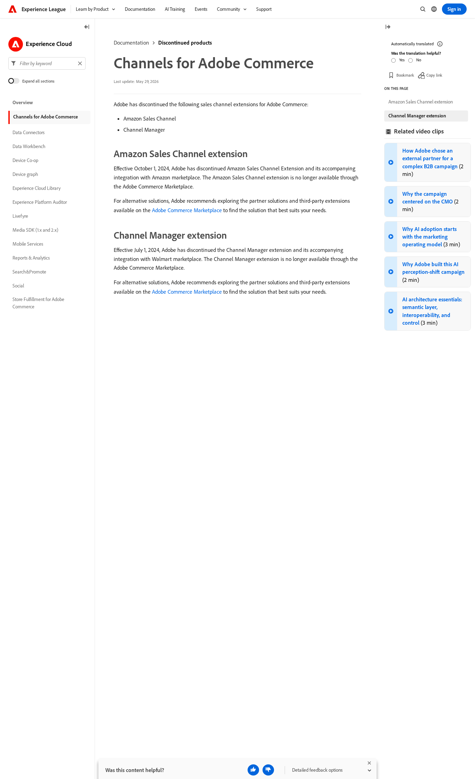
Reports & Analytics (31, 258)
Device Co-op (25, 160)
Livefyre (20, 216)
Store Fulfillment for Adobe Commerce (38, 303)
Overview (23, 102)
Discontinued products (185, 42)
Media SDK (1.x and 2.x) (35, 230)
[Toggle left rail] (87, 27)
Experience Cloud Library (37, 188)
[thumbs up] (253, 770)
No (418, 59)
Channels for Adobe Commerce (45, 117)
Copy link (434, 74)
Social (18, 286)
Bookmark (405, 74)
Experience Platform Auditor (40, 202)
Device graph (25, 174)
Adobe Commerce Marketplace (187, 210)
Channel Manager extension (417, 116)
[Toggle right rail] (387, 27)
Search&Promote (29, 272)
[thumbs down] (268, 770)
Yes (402, 59)
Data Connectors (29, 132)
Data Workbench (29, 146)
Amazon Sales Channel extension (420, 102)
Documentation (131, 42)
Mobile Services (28, 244)
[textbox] (47, 63)
